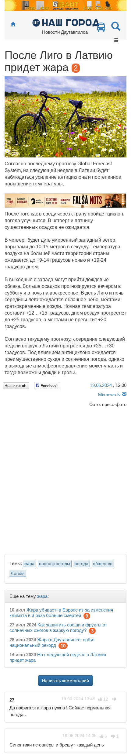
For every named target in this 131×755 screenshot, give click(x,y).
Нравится (13, 386)
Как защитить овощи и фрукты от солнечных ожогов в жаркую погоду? (58, 627)
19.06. (101, 385)
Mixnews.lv (109, 394)
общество (102, 563)
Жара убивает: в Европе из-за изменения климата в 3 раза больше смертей (61, 612)
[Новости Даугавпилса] (65, 22)
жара (29, 563)
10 (63, 645)
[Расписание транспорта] (101, 28)
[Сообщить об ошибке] (124, 394)
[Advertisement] (65, 479)
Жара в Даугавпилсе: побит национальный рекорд (52, 642)
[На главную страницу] (13, 24)
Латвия (18, 573)
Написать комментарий (65, 680)
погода (81, 563)
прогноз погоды (54, 563)
